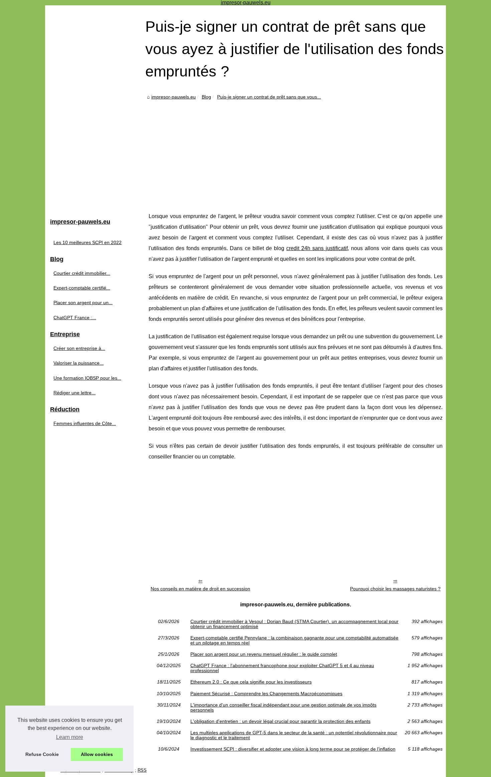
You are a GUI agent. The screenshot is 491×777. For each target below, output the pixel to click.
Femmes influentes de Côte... (84, 423)
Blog (206, 97)
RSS (142, 770)
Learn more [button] (69, 737)
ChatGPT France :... (74, 317)
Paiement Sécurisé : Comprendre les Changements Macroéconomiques (266, 693)
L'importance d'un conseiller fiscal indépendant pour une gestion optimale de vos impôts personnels (283, 707)
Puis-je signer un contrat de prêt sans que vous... (269, 97)
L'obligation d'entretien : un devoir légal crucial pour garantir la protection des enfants (280, 721)
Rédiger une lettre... (74, 392)
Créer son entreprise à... (79, 348)
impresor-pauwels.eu (173, 97)
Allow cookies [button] (97, 754)
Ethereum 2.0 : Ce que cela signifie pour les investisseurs (251, 681)
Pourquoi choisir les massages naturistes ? (395, 588)
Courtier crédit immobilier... (81, 273)
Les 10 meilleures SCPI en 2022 (87, 242)
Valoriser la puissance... (78, 363)
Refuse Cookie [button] (42, 754)
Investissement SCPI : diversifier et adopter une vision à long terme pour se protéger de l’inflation (292, 749)
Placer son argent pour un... (83, 302)
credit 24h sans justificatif (317, 248)
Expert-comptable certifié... (81, 287)
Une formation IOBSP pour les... (87, 378)
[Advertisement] (295, 151)
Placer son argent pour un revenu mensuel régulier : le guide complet (263, 654)
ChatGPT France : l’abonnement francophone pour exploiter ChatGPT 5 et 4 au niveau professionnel (282, 668)
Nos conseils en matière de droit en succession (200, 588)
